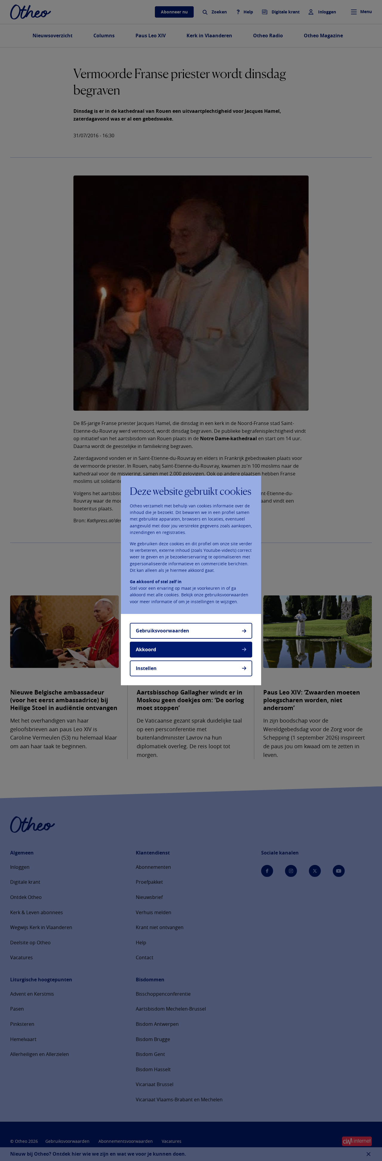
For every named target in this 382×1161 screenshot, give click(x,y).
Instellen (146, 668)
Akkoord (146, 649)
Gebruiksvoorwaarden (162, 630)
